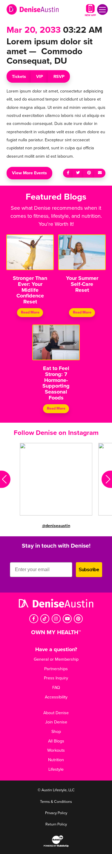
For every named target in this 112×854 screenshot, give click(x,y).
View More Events (29, 172)
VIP (39, 76)
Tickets (19, 76)
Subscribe (89, 569)
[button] (5, 479)
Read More (30, 312)
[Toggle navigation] (102, 9)
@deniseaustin (56, 525)
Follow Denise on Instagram (56, 433)
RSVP (59, 76)
